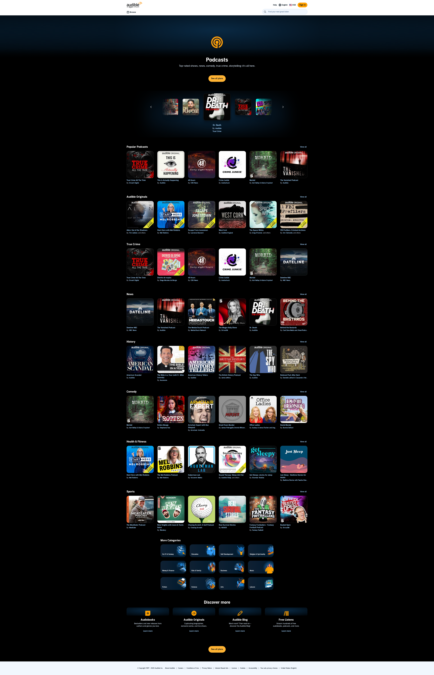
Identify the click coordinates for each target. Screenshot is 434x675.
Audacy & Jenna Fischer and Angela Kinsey (267, 428)
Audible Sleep (226, 478)
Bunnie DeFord (288, 428)
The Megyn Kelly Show (228, 328)
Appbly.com (171, 128)
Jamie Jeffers (226, 378)
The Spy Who (255, 375)
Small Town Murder (227, 425)
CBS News (194, 183)
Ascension (163, 380)
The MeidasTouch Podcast (198, 328)
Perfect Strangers (192, 130)
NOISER (224, 528)
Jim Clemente (287, 233)
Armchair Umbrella (198, 430)
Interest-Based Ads (221, 668)
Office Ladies (255, 425)
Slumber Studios (258, 478)
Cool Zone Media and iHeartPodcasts (295, 330)
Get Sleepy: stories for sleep (261, 475)
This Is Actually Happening (168, 180)
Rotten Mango (163, 425)
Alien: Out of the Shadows (137, 230)
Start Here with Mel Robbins (168, 230)
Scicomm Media (196, 478)
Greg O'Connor (257, 233)
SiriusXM (224, 330)
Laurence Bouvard (197, 233)
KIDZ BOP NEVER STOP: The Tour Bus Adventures (264, 127)
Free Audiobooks (170, 125)
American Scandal (134, 375)
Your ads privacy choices (269, 668)
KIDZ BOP (265, 130)
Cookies (242, 668)
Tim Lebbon (133, 233)
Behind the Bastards (288, 328)
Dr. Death (217, 125)
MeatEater (132, 528)
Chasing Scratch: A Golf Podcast (201, 525)
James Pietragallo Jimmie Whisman (233, 428)
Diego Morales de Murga (168, 280)
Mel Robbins (164, 233)
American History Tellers (198, 375)
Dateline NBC (149, 125)
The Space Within (257, 230)
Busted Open (285, 525)
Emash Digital (244, 130)
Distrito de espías (164, 278)
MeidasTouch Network (198, 330)
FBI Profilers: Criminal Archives (292, 230)
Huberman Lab (194, 475)
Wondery (163, 530)
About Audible (170, 668)
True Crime (217, 131)
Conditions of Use (193, 668)
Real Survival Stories (227, 525)
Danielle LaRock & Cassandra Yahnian (296, 378)
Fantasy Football (257, 530)
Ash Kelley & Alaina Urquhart (262, 183)
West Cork (223, 230)
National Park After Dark (290, 375)
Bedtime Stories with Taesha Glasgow (296, 480)
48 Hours (191, 180)
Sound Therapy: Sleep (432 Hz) (231, 475)
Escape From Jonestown (198, 230)
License (234, 668)
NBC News (150, 128)
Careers (180, 668)
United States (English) (289, 668)
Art (170, 131)
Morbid (252, 180)
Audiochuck (225, 183)
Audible (218, 128)
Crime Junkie (224, 180)
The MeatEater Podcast (136, 525)
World (285, 133)
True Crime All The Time (136, 180)
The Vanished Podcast (289, 180)
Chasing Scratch (196, 528)
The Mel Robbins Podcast (167, 475)
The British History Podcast (230, 375)
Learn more (148, 631)
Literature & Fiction (264, 133)
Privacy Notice (207, 668)
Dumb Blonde (285, 425)
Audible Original (227, 233)
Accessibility (253, 668)
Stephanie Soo (165, 428)
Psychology (190, 133)
